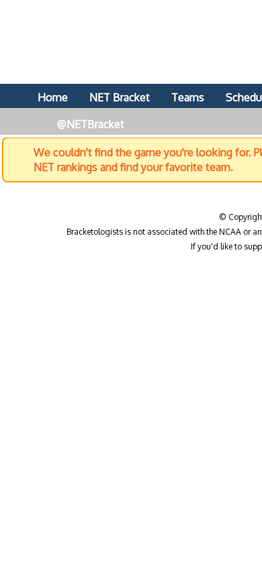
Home (53, 97)
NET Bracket (119, 97)
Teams (187, 97)
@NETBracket (90, 124)
